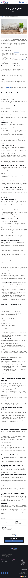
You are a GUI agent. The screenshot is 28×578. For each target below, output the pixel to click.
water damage (16, 52)
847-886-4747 (21, 2)
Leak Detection (22, 567)
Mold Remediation (23, 562)
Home (2, 16)
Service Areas (14, 562)
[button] (26, 2)
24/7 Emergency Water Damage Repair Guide (7, 527)
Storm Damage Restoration (22, 564)
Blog (3, 16)
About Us (13, 563)
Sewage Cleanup (23, 568)
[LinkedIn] (3, 573)
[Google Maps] (5, 573)
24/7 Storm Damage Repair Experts (19, 521)
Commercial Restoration (24, 569)
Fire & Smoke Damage (23, 563)
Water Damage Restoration (22, 561)
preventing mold (8, 87)
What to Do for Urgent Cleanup (7, 520)
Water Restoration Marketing (25, 574)
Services (13, 561)
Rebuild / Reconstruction (24, 566)
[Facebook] (2, 573)
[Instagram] (7, 573)
